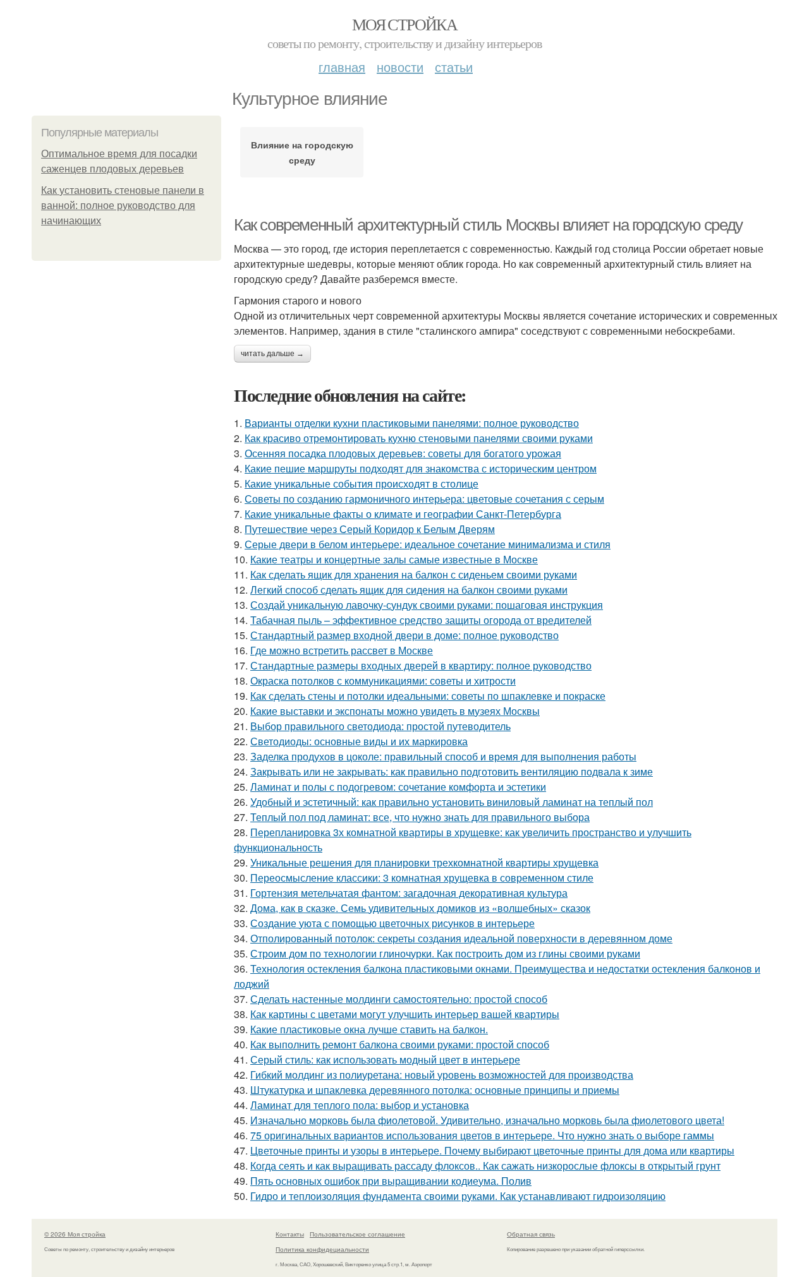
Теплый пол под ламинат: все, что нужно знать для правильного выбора (420, 817)
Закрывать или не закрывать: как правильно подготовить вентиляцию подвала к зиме (451, 771)
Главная (342, 66)
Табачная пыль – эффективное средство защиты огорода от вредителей (421, 620)
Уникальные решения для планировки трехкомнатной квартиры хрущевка (424, 862)
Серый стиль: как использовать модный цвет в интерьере (385, 1059)
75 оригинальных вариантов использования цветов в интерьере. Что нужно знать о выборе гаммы (482, 1135)
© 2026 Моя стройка (75, 1234)
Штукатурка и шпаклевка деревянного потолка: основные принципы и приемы (434, 1089)
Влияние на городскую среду (302, 152)
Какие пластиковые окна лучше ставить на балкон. (369, 1029)
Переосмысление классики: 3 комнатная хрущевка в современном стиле (421, 877)
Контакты (290, 1234)
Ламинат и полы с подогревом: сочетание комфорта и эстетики (398, 786)
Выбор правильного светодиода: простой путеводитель (380, 726)
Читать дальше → (272, 353)
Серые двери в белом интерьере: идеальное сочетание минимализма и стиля (428, 544)
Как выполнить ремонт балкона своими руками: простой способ (399, 1044)
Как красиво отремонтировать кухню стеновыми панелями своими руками (419, 438)
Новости (400, 66)
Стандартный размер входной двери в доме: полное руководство (404, 635)
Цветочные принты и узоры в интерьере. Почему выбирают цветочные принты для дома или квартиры (492, 1150)
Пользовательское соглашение (357, 1234)
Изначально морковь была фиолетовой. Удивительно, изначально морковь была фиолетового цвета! (487, 1120)
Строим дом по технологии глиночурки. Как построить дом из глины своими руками (445, 953)
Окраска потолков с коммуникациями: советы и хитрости (383, 680)
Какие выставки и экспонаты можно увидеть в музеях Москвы (395, 711)
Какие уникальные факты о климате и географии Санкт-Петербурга (403, 514)
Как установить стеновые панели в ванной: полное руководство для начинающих (122, 205)
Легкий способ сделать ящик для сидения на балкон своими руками (409, 589)
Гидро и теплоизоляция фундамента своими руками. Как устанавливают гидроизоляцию (458, 1196)
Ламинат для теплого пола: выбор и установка (359, 1105)
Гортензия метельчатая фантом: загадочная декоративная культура (409, 892)
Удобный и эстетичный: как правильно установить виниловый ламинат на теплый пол (451, 801)
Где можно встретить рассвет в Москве (341, 650)
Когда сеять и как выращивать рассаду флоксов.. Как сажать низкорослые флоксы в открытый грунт (485, 1165)
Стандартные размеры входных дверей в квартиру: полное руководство (421, 665)
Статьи (454, 66)
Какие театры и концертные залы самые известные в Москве (394, 559)
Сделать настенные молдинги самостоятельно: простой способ (398, 999)
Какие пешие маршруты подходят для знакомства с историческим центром (421, 468)
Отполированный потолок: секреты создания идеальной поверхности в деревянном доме (461, 938)
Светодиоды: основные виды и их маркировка (359, 741)
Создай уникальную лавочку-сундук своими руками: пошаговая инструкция (426, 604)
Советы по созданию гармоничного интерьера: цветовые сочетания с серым (424, 498)
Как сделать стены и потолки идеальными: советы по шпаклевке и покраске (427, 695)
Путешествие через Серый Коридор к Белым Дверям (370, 529)
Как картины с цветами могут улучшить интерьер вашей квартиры (404, 1014)
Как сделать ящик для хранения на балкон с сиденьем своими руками (413, 574)
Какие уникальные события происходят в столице (361, 483)
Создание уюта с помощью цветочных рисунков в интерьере (392, 923)
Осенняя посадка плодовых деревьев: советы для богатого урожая (403, 453)
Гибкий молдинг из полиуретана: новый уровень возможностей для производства (441, 1074)
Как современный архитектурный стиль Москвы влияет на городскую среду (488, 224)
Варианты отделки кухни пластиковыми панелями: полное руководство (412, 423)
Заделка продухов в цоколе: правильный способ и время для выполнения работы (443, 756)
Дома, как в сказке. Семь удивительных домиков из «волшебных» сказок (420, 908)
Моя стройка (404, 24)
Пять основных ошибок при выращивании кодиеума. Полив (391, 1180)
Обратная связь (531, 1234)
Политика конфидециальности (322, 1249)
